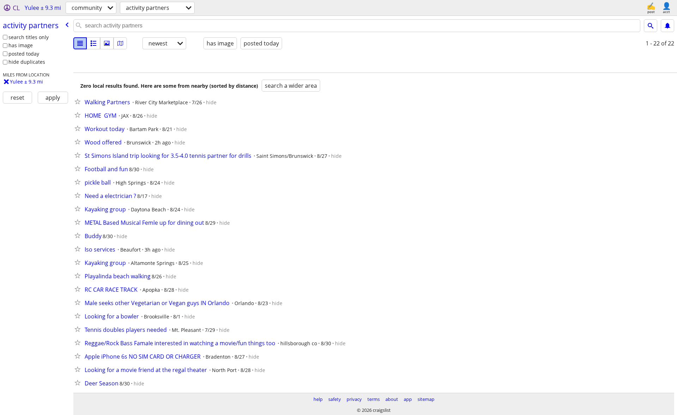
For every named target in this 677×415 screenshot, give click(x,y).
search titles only (28, 37)
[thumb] (93, 43)
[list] (80, 43)
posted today (23, 53)
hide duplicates (26, 61)
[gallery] (107, 43)
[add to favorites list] (79, 101)
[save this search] (667, 25)
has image (20, 45)
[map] (120, 43)
